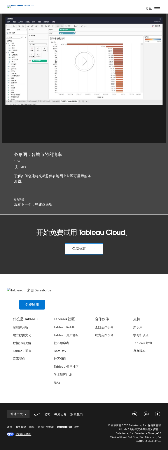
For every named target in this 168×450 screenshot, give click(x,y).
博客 (47, 415)
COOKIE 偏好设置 (68, 427)
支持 (136, 319)
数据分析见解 (22, 343)
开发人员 (60, 415)
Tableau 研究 (22, 351)
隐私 (32, 427)
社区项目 (60, 359)
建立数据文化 (22, 335)
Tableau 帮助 (142, 343)
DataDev (60, 351)
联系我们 (19, 359)
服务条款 (21, 427)
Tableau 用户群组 (66, 335)
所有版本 (139, 351)
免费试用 (79, 248)
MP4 (23, 167)
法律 (9, 427)
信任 (37, 415)
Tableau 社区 (64, 319)
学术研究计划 (63, 374)
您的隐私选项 (23, 434)
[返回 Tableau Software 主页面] (22, 4)
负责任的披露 (46, 427)
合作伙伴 (102, 319)
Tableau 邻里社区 (66, 367)
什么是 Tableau (25, 319)
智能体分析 (20, 327)
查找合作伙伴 (104, 327)
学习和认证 (141, 335)
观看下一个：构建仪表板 (33, 204)
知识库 (137, 327)
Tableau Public (64, 327)
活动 (57, 382)
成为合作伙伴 (104, 335)
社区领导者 (61, 343)
